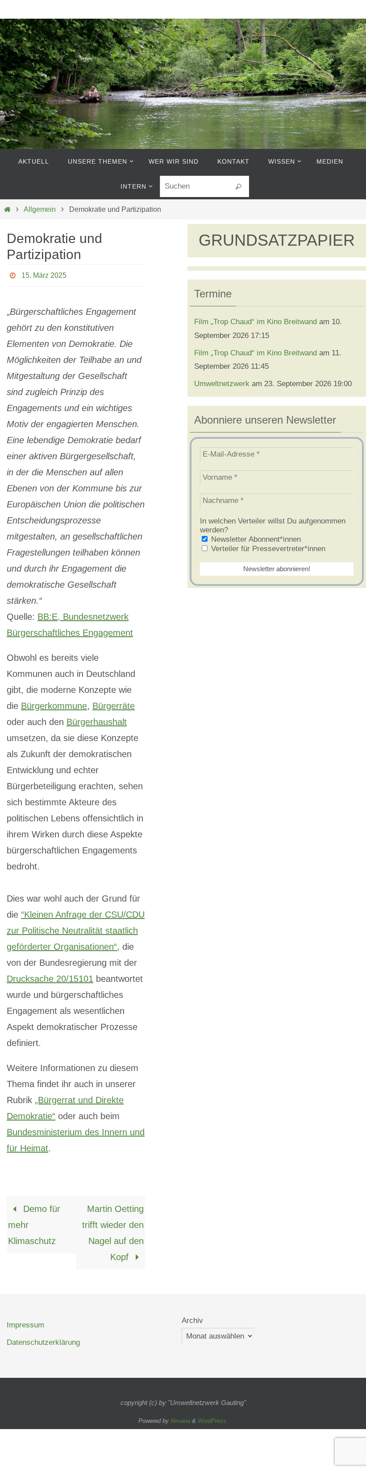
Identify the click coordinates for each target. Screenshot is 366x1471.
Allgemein (40, 209)
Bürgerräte (113, 703)
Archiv (192, 1318)
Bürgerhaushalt (97, 719)
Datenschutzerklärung (43, 1339)
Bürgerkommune (54, 703)
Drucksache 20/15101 (50, 976)
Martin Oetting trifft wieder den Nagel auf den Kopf (113, 1230)
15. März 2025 (44, 274)
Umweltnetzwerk (222, 383)
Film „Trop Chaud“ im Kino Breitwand (255, 321)
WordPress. (213, 1418)
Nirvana (180, 1418)
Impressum (25, 1322)
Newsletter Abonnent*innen (255, 539)
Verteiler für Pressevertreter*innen (267, 548)
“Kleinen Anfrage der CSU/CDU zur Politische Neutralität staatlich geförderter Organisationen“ (76, 928)
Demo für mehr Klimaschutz (34, 1222)
